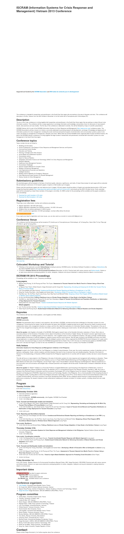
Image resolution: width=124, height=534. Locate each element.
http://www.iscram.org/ (84, 128)
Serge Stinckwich (24, 490)
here (33, 213)
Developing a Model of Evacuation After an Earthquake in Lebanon (73, 292)
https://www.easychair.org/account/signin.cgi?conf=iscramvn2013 (52, 189)
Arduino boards (95, 270)
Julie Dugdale (22, 485)
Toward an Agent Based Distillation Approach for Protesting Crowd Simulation (59, 307)
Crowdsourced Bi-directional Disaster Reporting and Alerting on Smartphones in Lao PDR (65, 290)
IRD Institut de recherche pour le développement (64, 92)
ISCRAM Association (40, 92)
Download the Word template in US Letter (30, 197)
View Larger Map (20, 261)
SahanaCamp (101, 267)
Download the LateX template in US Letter (30, 195)
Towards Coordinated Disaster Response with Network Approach (59, 302)
